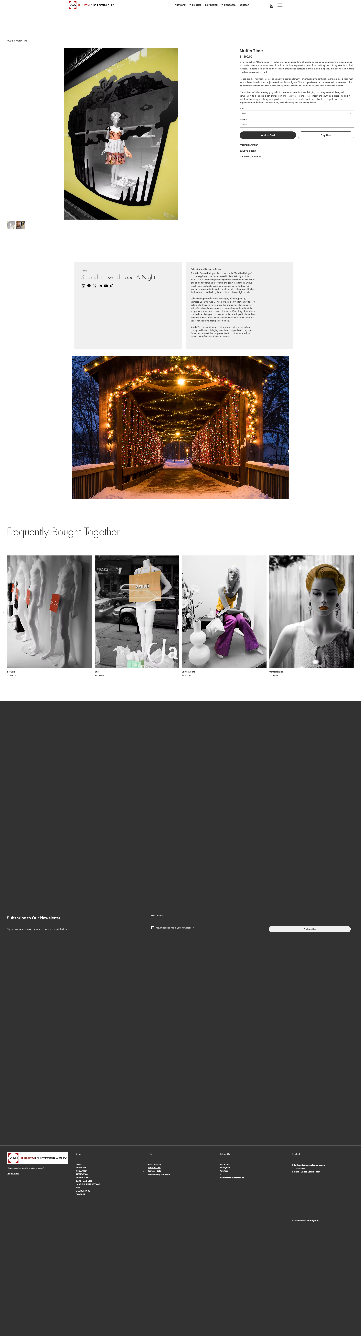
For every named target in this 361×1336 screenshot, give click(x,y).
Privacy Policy (154, 1164)
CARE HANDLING (84, 1181)
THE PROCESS (83, 1177)
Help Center (13, 1173)
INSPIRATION (82, 1174)
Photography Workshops (232, 1178)
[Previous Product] (3, 611)
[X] (95, 286)
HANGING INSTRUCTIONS (88, 1184)
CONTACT (80, 1194)
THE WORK (81, 1167)
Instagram (225, 1167)
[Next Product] (358, 611)
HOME (79, 1164)
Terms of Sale (154, 1171)
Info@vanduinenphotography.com (308, 1165)
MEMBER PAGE (83, 1191)
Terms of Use (154, 1167)
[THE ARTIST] (143, 1171)
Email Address (158, 915)
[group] (180, 616)
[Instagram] (83, 286)
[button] (180, 5)
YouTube (224, 1171)
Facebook (225, 1164)
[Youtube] (106, 286)
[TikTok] (111, 286)
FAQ (78, 1187)
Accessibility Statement (159, 1174)
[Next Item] (231, 134)
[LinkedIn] (100, 286)
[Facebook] (89, 286)
